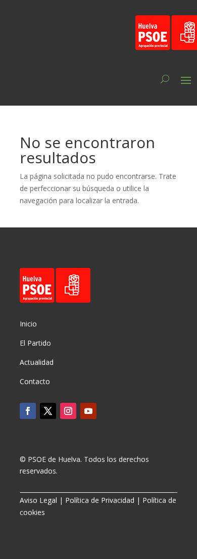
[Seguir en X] (48, 411)
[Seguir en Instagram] (68, 411)
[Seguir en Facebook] (28, 411)
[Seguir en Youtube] (88, 411)
